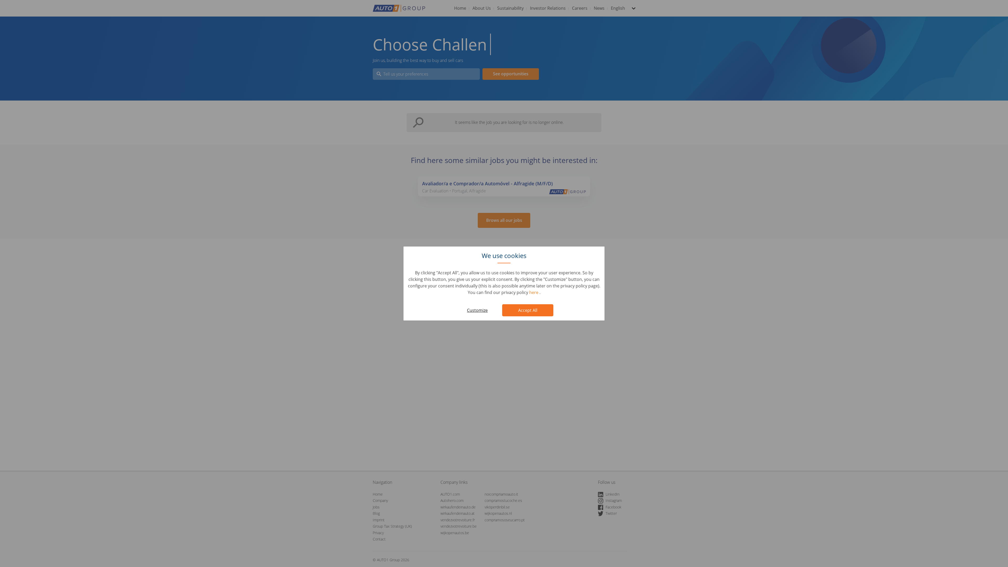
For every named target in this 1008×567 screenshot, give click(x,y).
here (534, 292)
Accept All (527, 310)
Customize (477, 310)
